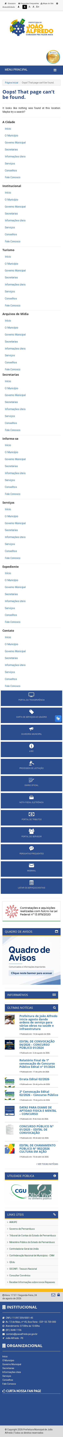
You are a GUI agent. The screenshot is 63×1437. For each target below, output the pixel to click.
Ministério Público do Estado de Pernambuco (32, 1242)
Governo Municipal (15, 142)
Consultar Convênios (19, 1275)
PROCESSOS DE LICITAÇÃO (31, 768)
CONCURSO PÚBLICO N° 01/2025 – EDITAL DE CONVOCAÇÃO (36, 1129)
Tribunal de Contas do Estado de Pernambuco (32, 1235)
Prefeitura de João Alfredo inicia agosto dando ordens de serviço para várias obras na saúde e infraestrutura (38, 1022)
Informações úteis (15, 156)
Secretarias (11, 149)
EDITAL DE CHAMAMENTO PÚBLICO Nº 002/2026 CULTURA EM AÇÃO (37, 1148)
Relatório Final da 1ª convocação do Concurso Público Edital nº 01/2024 (37, 1063)
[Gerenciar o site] (59, 1295)
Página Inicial (11, 82)
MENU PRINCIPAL (16, 69)
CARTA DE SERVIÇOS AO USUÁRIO (31, 717)
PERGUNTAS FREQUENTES (32, 854)
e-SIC (31, 751)
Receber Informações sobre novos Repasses (32, 1282)
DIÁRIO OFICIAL (31, 785)
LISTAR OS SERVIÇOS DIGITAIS (31, 888)
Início (8, 128)
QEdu (12, 1262)
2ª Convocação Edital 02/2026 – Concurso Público (38, 1093)
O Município (11, 135)
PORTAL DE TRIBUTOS (32, 819)
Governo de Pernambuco (22, 1229)
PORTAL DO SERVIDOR (31, 836)
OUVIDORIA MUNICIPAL (31, 734)
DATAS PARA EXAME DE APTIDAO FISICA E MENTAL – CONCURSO (38, 1110)
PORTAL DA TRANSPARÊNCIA (31, 700)
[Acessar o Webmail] (54, 1295)
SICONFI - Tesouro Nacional (23, 1269)
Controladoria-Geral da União (24, 1249)
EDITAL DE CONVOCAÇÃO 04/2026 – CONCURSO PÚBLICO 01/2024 (37, 1044)
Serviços (10, 163)
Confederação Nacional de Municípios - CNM (31, 1255)
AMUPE (13, 1222)
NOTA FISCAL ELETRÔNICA (31, 802)
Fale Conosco (12, 177)
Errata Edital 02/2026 (34, 1079)
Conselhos (11, 170)
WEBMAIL (31, 871)
